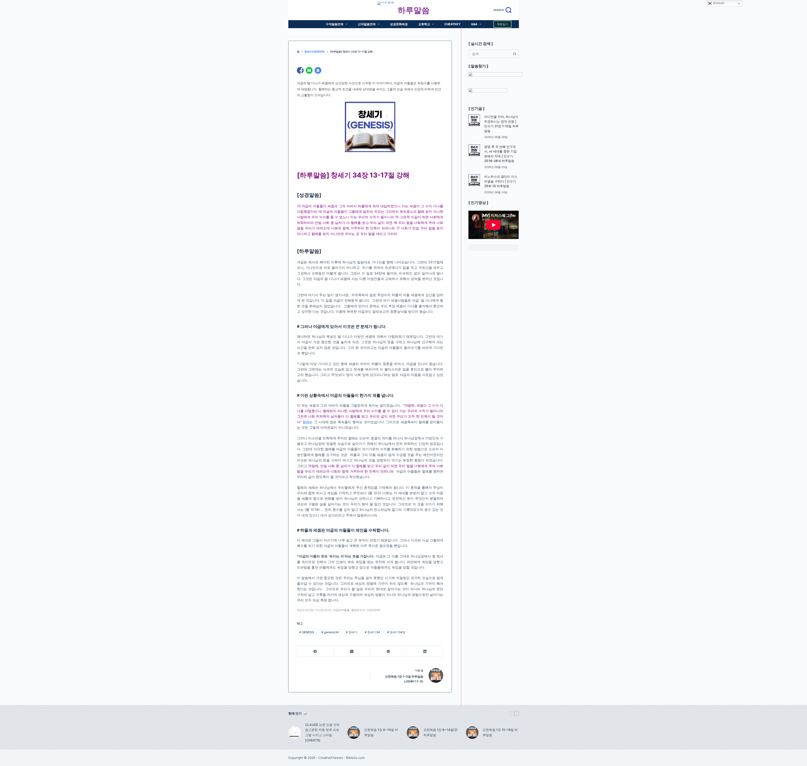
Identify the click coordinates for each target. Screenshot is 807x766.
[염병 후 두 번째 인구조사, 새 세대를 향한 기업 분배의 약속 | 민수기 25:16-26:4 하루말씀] (474, 150)
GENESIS (306, 632)
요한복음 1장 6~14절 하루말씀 (381, 732)
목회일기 (502, 24)
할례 (306, 422)
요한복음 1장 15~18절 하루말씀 (500, 732)
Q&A (474, 24)
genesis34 (330, 632)
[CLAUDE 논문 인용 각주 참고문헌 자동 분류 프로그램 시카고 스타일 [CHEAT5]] (294, 732)
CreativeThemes (330, 758)
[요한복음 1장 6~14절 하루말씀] (353, 732)
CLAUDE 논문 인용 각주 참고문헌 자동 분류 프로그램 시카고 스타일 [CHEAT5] (322, 732)
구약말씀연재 (334, 24)
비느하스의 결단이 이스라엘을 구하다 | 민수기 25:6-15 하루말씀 (500, 181)
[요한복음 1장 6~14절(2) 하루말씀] (413, 732)
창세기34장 (396, 632)
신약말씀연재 (367, 24)
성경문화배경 (399, 24)
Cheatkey (452, 24)
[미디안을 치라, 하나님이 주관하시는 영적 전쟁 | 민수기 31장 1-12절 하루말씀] (474, 120)
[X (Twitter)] (352, 651)
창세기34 (372, 632)
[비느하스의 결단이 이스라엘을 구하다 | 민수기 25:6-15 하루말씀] (474, 180)
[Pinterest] (388, 651)
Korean (718, 3)
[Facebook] (315, 651)
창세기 (351, 632)
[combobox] (490, 54)
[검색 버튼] (514, 54)
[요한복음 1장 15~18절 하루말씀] (472, 732)
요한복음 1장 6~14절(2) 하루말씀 (440, 732)
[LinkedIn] (425, 651)
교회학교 (424, 24)
